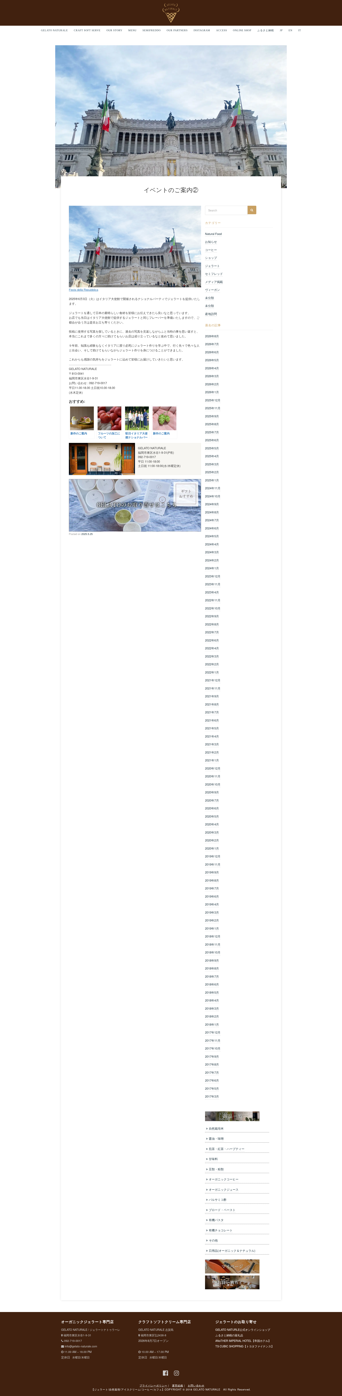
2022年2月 (212, 664)
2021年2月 (212, 752)
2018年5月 (212, 992)
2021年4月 (212, 736)
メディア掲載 (214, 282)
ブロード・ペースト (222, 1210)
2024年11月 (212, 488)
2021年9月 (212, 696)
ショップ (211, 258)
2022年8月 (212, 624)
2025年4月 (212, 456)
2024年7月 (212, 520)
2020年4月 (212, 824)
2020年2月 (212, 840)
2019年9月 (212, 872)
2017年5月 (212, 1088)
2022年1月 (212, 672)
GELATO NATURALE (54, 30)
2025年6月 (212, 440)
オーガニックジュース (223, 1189)
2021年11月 (212, 688)
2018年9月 (212, 960)
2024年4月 (212, 544)
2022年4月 (212, 648)
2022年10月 (212, 608)
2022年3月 (212, 656)
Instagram (202, 30)
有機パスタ (216, 1220)
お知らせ (211, 242)
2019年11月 (212, 864)
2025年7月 (212, 432)
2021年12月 (212, 680)
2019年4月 (212, 904)
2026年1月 (212, 392)
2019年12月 (212, 856)
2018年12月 (212, 936)
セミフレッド (214, 274)
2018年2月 (212, 1016)
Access (221, 30)
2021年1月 (212, 760)
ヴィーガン (212, 290)
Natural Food (213, 234)
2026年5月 (212, 360)
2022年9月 (212, 616)
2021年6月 (212, 720)
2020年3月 (212, 832)
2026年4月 (212, 368)
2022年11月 (212, 600)
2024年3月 (212, 552)
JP (281, 30)
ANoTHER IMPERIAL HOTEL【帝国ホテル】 (243, 1341)
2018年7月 (212, 976)
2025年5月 (212, 448)
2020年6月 (212, 808)
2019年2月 (212, 920)
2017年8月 (212, 1064)
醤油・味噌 (216, 1138)
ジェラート (212, 266)
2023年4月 (212, 592)
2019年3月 (212, 912)
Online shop (242, 30)
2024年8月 (212, 512)
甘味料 (213, 1159)
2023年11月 (212, 584)
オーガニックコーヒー (223, 1179)
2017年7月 (212, 1072)
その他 (213, 1240)
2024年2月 (212, 560)
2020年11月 (212, 776)
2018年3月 (212, 1008)
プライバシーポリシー (153, 1385)
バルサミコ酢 (218, 1199)
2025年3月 (212, 464)
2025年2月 (212, 472)
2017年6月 (212, 1080)
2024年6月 (212, 528)
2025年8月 (212, 424)
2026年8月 (212, 336)
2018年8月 (212, 968)
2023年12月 (212, 576)
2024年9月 (212, 504)
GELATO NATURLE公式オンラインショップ (242, 1330)
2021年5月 (212, 728)
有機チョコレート (221, 1230)
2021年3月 (212, 744)
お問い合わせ (196, 1385)
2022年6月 (212, 640)
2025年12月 (212, 400)
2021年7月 (212, 712)
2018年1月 (212, 1024)
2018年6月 (212, 984)
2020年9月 (212, 792)
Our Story (114, 30)
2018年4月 (212, 1000)
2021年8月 (212, 704)
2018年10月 (212, 952)
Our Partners (177, 30)
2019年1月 (212, 928)
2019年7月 (212, 888)
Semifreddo (151, 30)
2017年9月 (212, 1056)
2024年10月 (212, 496)
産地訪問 (211, 314)
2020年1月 (212, 848)
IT (299, 30)
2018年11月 (212, 944)
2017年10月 (212, 1048)
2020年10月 (212, 784)
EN (290, 30)
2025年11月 (212, 408)
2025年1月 (212, 480)
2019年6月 (212, 896)
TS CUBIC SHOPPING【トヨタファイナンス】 (244, 1346)
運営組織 (177, 1385)
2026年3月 (212, 376)
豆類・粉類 (216, 1169)
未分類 (209, 298)
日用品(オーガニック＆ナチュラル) (232, 1250)
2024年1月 (212, 568)
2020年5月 (212, 816)
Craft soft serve (87, 30)
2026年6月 (212, 352)
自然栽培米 (216, 1128)
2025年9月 (212, 416)
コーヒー (211, 250)
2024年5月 (212, 536)
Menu (132, 30)
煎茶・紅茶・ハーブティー (226, 1149)
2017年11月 (212, 1040)
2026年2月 (212, 384)
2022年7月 (212, 632)
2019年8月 (212, 880)
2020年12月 (212, 768)
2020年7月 (212, 800)
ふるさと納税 (265, 30)
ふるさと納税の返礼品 (229, 1335)
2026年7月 (212, 344)
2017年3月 (212, 1096)
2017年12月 (212, 1032)
